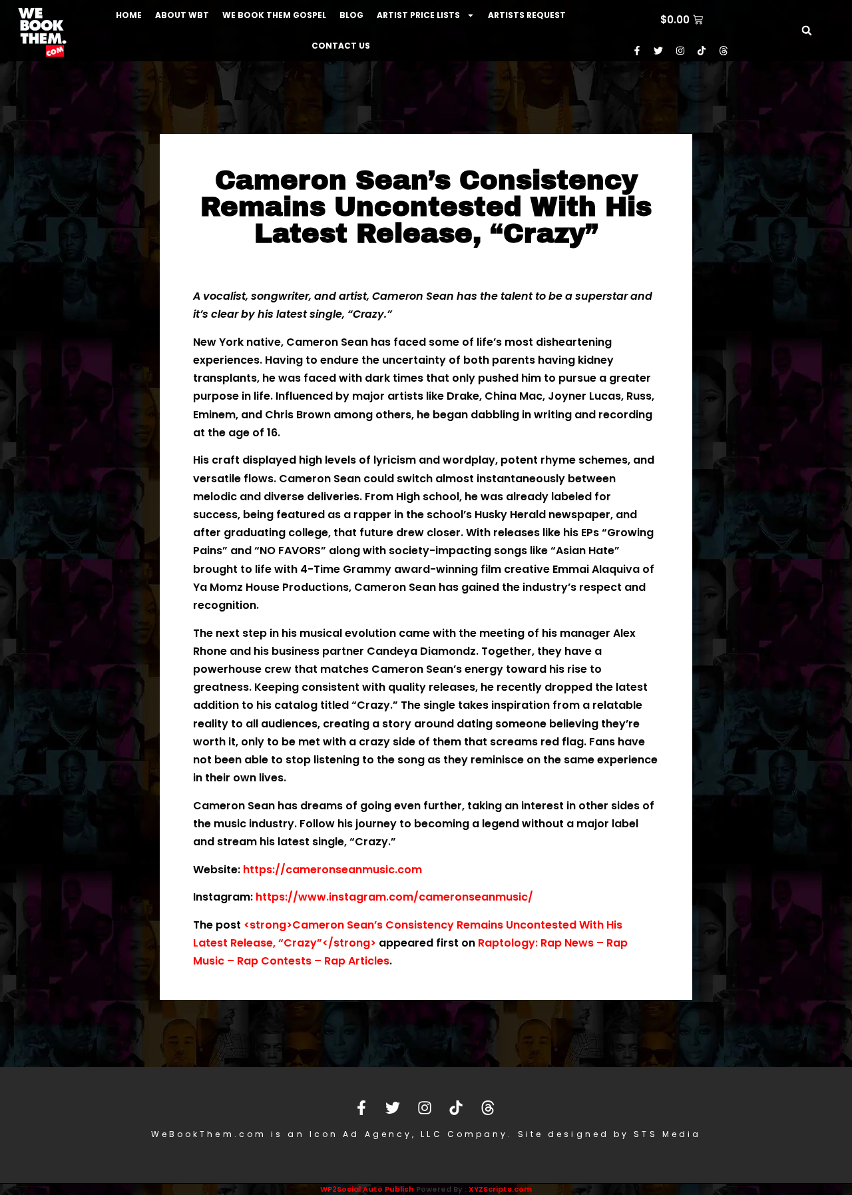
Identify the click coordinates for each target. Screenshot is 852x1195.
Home (129, 15)
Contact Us (341, 45)
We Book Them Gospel (274, 15)
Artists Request (527, 15)
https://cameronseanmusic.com (332, 869)
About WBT (182, 15)
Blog (351, 15)
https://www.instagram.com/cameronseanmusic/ (394, 897)
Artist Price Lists (418, 15)
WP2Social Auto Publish (367, 1189)
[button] (807, 31)
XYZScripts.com (500, 1189)
